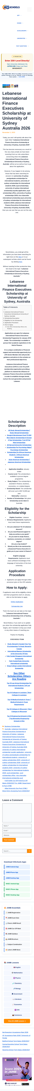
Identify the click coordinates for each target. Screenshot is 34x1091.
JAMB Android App (12, 867)
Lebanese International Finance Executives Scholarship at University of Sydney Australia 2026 (15, 744)
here (20, 262)
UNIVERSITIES (21, 38)
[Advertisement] (17, 233)
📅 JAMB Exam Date (12, 918)
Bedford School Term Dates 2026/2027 (15, 1041)
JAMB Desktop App (12, 878)
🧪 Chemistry (17, 983)
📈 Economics (17, 1004)
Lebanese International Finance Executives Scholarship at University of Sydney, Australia (16, 314)
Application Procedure (11, 322)
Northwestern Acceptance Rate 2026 (15, 1032)
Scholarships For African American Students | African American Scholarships (19, 454)
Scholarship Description (12, 318)
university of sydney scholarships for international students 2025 (16, 765)
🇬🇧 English (17, 967)
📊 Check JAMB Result (13, 923)
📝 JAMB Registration (12, 912)
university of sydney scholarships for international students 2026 (15, 770)
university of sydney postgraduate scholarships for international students (16, 754)
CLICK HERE (22, 76)
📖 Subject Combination (13, 944)
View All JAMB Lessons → (17, 1021)
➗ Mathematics (17, 973)
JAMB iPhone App (12, 872)
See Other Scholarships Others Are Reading (17, 327)
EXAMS (19, 23)
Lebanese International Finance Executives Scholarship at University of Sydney (14, 731)
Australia (8, 729)
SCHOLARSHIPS (21, 30)
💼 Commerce (17, 1015)
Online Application (17, 602)
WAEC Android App (12, 884)
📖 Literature (17, 999)
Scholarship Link (17, 606)
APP (18, 15)
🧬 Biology (17, 988)
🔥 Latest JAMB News (12, 950)
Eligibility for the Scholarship (13, 320)
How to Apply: (9, 325)
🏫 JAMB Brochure (11, 939)
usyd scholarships (13, 773)
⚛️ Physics (17, 978)
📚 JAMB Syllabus (11, 934)
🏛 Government (17, 994)
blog (20, 257)
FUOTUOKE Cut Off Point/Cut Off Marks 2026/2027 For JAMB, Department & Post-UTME (16, 783)
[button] (29, 4)
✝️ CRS (17, 1010)
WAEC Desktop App (12, 895)
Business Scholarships (12, 726)
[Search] (29, 851)
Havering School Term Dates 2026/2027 (16, 1050)
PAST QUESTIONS (21, 46)
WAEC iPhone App (12, 889)
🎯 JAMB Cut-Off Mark (13, 928)
